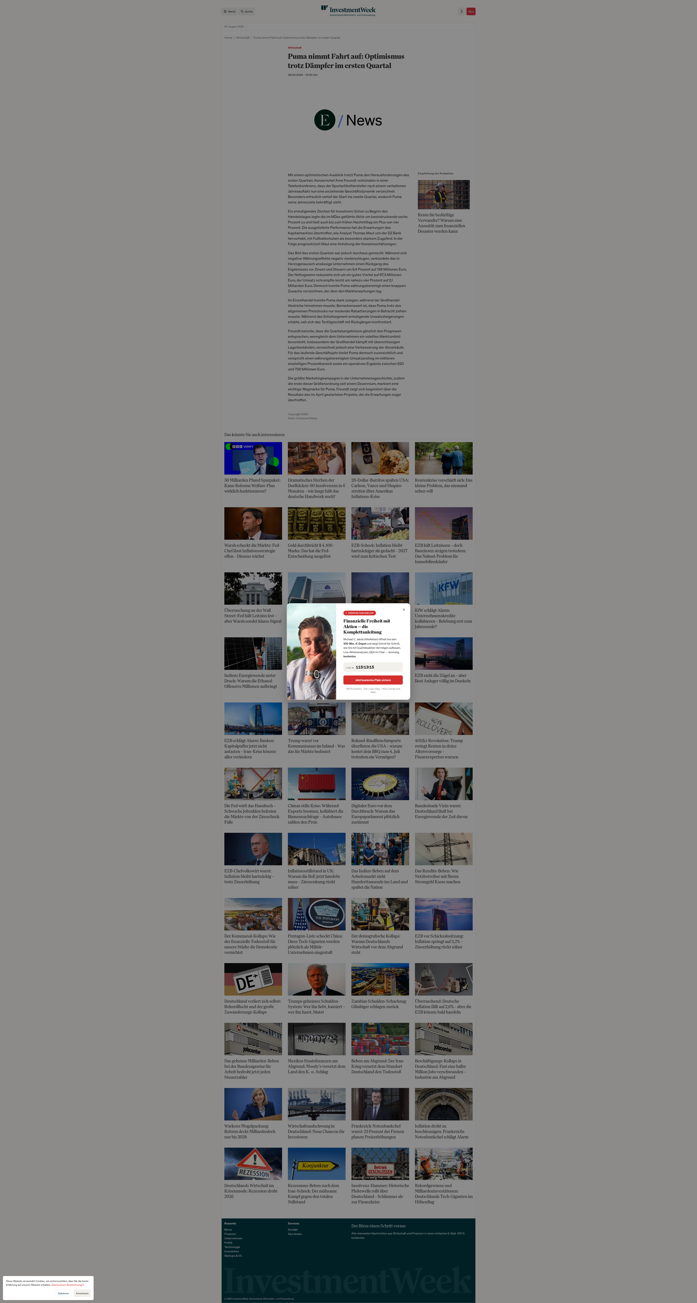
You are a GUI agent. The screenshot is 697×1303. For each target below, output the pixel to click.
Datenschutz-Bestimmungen (67, 1284)
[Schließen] (404, 609)
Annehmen (82, 1293)
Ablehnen (63, 1293)
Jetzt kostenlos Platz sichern (373, 680)
